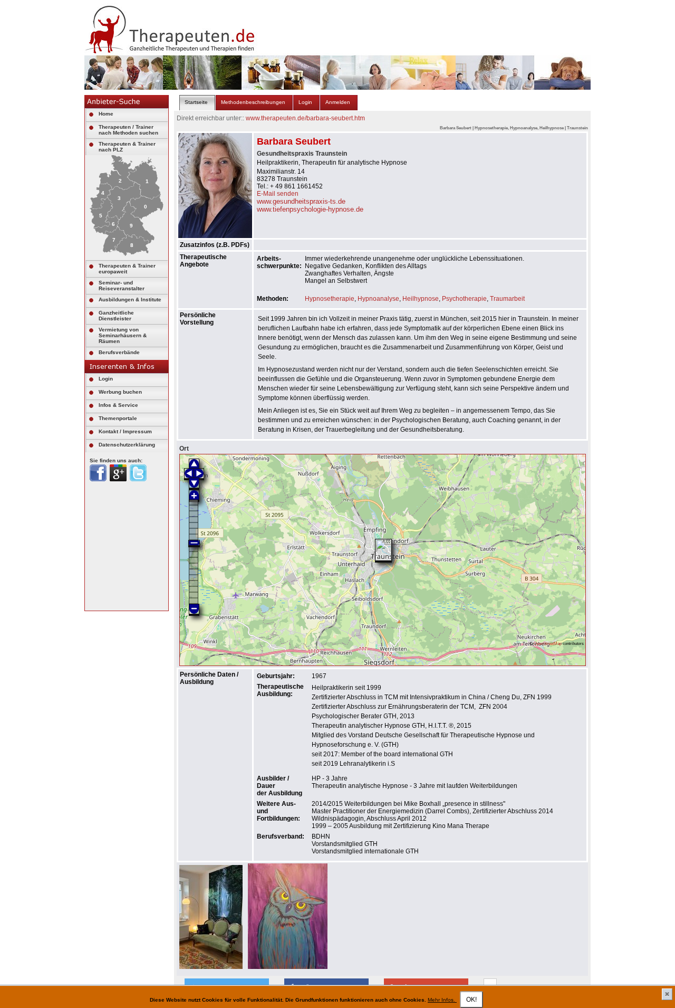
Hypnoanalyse (378, 298)
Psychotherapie (464, 298)
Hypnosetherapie (329, 298)
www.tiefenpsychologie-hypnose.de (310, 209)
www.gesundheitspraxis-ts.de (301, 201)
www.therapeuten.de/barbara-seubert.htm (305, 118)
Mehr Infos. (442, 1000)
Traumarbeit (507, 298)
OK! (471, 999)
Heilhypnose (420, 298)
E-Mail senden (277, 193)
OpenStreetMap (548, 643)
